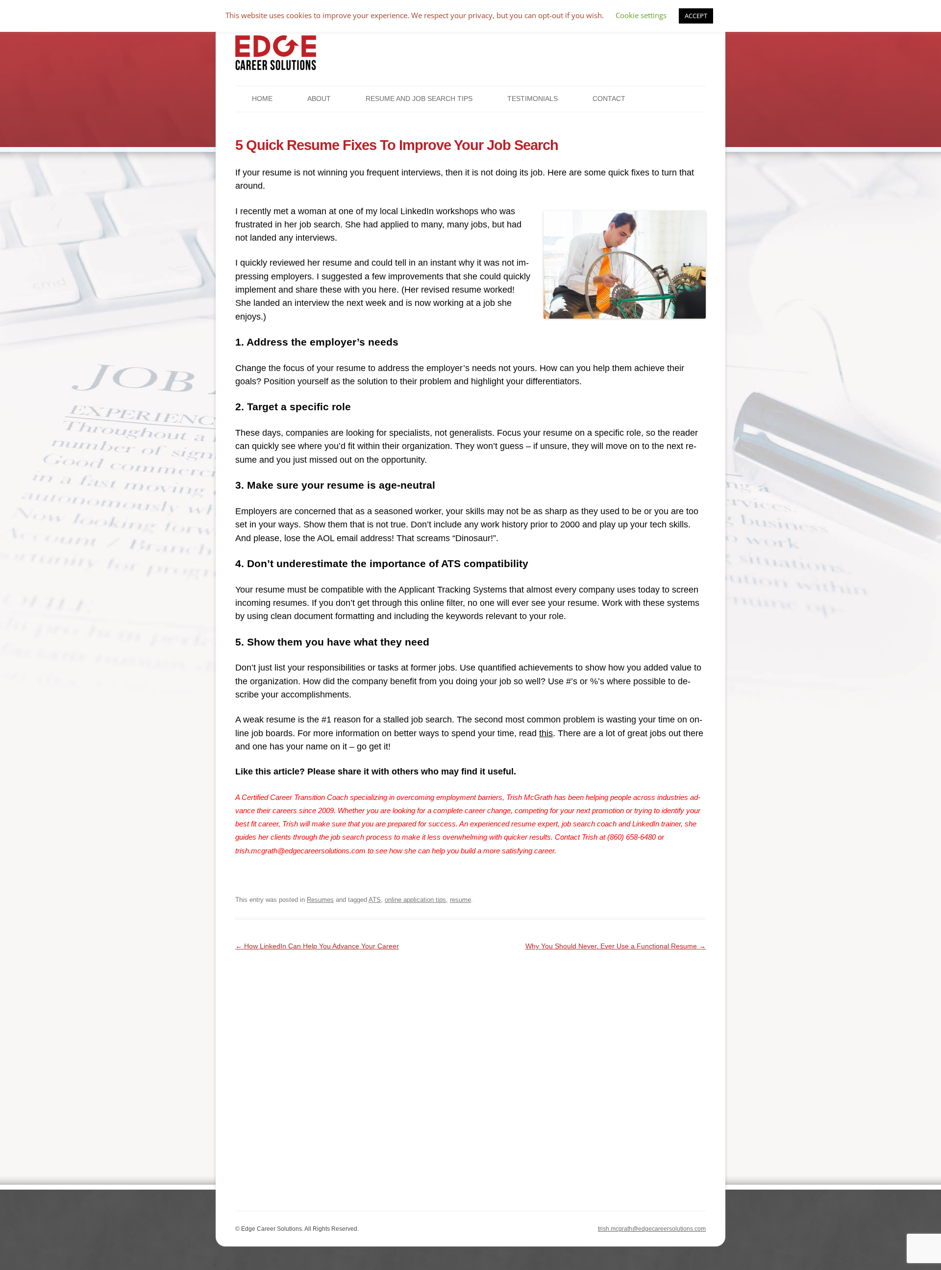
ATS (375, 899)
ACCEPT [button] (696, 15)
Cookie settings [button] (641, 15)
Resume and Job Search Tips (419, 98)
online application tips (415, 899)
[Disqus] (470, 1075)
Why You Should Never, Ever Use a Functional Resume (615, 946)
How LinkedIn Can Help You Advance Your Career (317, 946)
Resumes (320, 899)
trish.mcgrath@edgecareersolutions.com (652, 1228)
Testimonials (532, 98)
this (546, 733)
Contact (609, 98)
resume (460, 899)
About (319, 98)
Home (262, 98)
